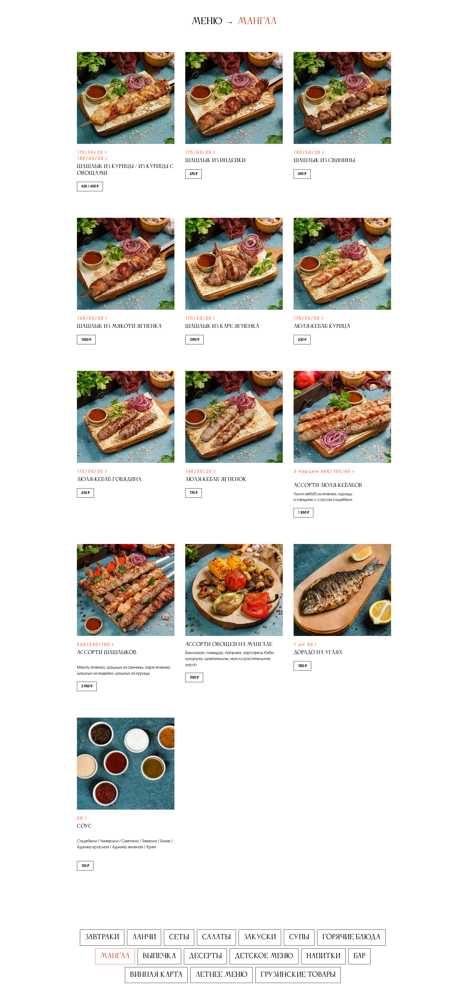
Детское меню (264, 956)
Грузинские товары (298, 975)
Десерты (205, 956)
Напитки (323, 956)
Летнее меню (222, 975)
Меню (206, 21)
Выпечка (159, 956)
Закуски (260, 937)
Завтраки (102, 937)
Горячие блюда (351, 937)
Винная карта (156, 975)
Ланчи (144, 937)
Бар (359, 956)
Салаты (216, 937)
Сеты (179, 937)
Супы (299, 937)
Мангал (257, 21)
